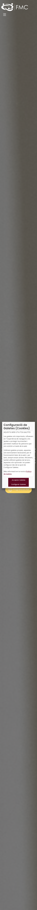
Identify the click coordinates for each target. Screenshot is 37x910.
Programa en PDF (21, 489)
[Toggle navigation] (4, 14)
